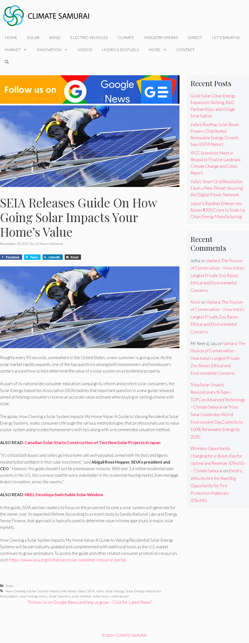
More (154, 49)
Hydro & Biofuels (120, 49)
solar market (81, 596)
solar (100, 591)
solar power (120, 596)
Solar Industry (59, 596)
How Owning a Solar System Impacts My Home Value (46, 591)
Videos (85, 49)
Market (13, 49)
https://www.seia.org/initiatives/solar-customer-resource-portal (67, 559)
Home (11, 37)
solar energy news (33, 596)
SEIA (91, 591)
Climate (126, 37)
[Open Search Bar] (7, 62)
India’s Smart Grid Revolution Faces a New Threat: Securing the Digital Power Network (216, 188)
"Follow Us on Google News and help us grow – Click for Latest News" (89, 602)
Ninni (195, 302)
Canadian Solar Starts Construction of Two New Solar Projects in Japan (92, 442)
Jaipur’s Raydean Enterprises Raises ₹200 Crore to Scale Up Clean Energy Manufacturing (217, 210)
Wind (55, 37)
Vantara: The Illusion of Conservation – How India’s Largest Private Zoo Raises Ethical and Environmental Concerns (217, 275)
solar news (101, 596)
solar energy (114, 591)
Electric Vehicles (89, 37)
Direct (195, 37)
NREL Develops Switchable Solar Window (64, 494)
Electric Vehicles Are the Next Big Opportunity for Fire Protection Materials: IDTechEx (216, 485)
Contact (186, 49)
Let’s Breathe (226, 37)
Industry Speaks (161, 37)
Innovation (49, 49)
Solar (33, 37)
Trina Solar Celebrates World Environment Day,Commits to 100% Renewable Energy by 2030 (216, 421)
